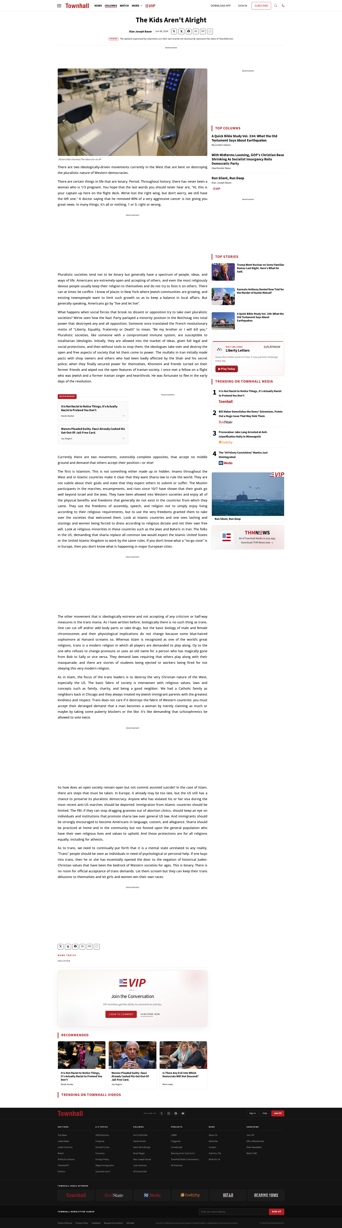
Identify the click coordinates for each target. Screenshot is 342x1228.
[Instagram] (169, 1113)
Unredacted (176, 1147)
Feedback (96, 1223)
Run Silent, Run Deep (228, 178)
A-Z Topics (101, 1127)
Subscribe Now (150, 1014)
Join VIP (278, 1113)
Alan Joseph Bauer (140, 32)
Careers (212, 1147)
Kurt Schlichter (140, 1135)
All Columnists (140, 1171)
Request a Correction (113, 1223)
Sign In (252, 1113)
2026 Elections (102, 1135)
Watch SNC (252, 1153)
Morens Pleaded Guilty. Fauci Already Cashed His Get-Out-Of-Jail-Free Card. (130, 1076)
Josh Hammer (140, 1165)
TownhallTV (63, 1165)
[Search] (276, 5)
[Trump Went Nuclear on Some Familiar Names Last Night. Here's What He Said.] (223, 272)
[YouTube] (183, 1113)
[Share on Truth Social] (181, 31)
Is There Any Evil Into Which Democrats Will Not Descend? (180, 1074)
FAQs (265, 1113)
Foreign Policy (102, 1159)
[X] (161, 1113)
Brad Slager (139, 1153)
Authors (61, 1171)
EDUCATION (64, 960)
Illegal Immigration (104, 1165)
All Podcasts (176, 1165)
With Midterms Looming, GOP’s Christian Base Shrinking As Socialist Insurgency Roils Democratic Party (248, 159)
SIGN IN (242, 6)
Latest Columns (65, 1147)
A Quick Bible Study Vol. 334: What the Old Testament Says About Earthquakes (244, 138)
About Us (213, 1135)
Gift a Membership (255, 1141)
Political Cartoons (66, 1159)
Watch (61, 1153)
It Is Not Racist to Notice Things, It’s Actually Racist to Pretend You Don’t (81, 1076)
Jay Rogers (117, 1084)
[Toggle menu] (59, 5)
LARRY (174, 1135)
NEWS (98, 6)
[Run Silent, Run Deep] (248, 494)
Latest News (63, 1141)
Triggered (175, 1141)
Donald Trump (102, 1147)
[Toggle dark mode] (283, 5)
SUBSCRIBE (261, 6)
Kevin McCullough (141, 1147)
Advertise (213, 1141)
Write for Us (214, 1159)
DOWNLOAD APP (221, 6)
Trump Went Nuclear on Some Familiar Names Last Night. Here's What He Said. (260, 268)
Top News (62, 1135)
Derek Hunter (67, 1084)
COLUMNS (111, 6)
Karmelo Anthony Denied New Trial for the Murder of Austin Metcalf (260, 291)
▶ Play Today (226, 369)
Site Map (130, 1223)
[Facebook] (176, 1113)
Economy (100, 1153)
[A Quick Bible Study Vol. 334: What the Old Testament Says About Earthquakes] (223, 321)
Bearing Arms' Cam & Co (183, 1153)
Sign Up (276, 1211)
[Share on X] (174, 31)
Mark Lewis (167, 1084)
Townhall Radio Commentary (185, 1159)
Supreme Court (102, 1171)
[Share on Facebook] (188, 31)
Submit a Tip (215, 1153)
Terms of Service (65, 1223)
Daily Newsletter (254, 1147)
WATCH (124, 6)
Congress (99, 1141)
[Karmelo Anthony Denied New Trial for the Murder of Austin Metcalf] (223, 296)
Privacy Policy (82, 1223)
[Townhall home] (70, 1113)
